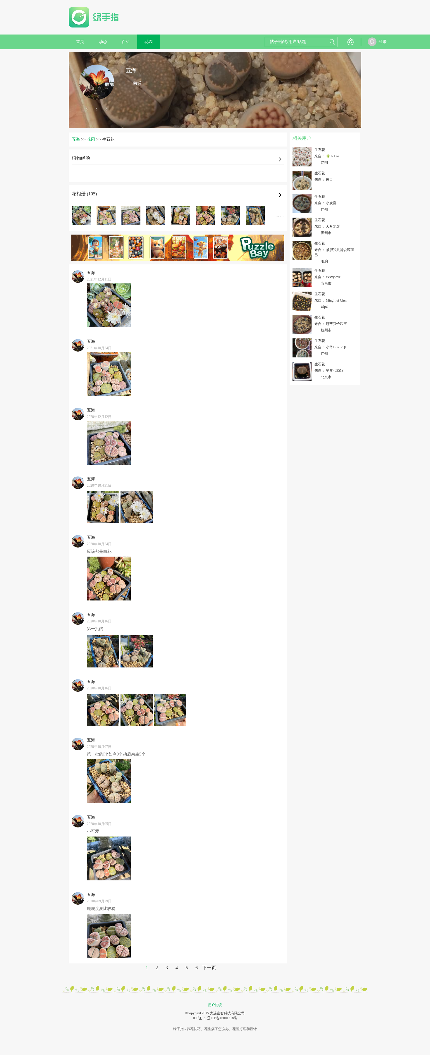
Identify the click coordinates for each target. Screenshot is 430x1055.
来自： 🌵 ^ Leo (326, 156)
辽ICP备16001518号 (222, 1018)
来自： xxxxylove (327, 277)
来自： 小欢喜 (325, 203)
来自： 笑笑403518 (328, 371)
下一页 (209, 967)
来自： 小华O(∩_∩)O (331, 347)
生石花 (319, 150)
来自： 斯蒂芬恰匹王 (330, 324)
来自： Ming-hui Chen (330, 300)
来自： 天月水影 (327, 226)
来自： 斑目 (323, 180)
